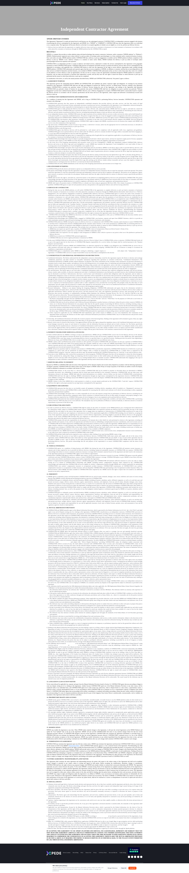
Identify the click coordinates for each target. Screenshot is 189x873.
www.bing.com (74, 645)
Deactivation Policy (74, 745)
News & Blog (75, 852)
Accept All (132, 868)
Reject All (123, 868)
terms (129, 825)
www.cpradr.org (70, 643)
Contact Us (115, 3)
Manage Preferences (113, 868)
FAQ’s (82, 852)
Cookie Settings (123, 852)
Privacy (95, 852)
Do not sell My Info (113, 852)
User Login (123, 3)
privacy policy (138, 825)
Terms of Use (88, 852)
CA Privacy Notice (103, 852)
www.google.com (63, 645)
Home (83, 3)
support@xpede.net (111, 251)
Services (97, 3)
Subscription (105, 3)
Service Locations (66, 852)
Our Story (89, 3)
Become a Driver (135, 3)
